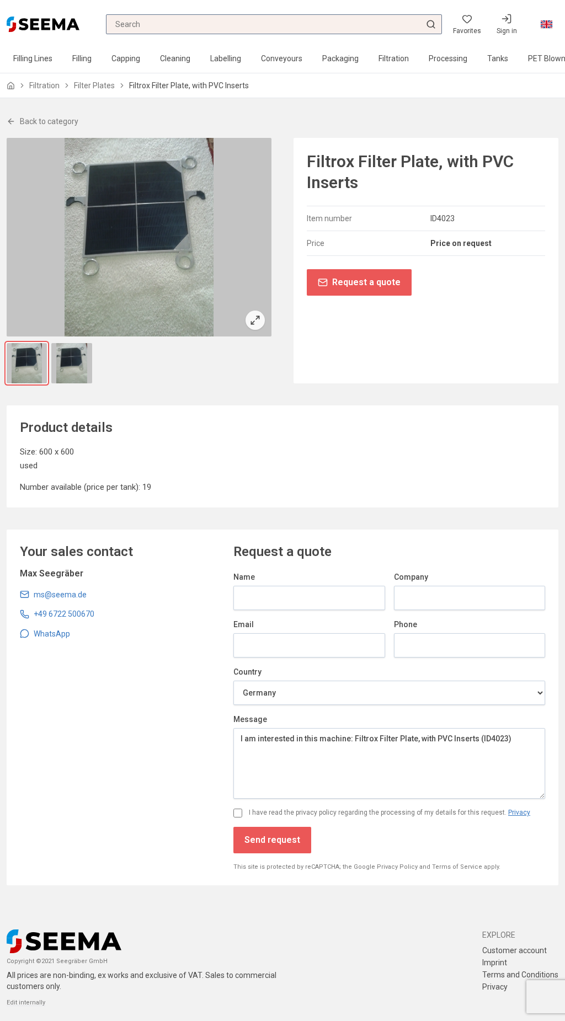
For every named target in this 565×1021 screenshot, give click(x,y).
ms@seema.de (60, 594)
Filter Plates (94, 85)
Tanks (497, 58)
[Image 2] (71, 363)
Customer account (514, 950)
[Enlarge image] (139, 237)
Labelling (225, 58)
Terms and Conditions (520, 974)
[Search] (431, 24)
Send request (272, 840)
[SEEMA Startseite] (43, 24)
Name (244, 577)
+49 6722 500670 (64, 614)
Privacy (519, 812)
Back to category (49, 121)
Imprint (494, 962)
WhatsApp (52, 633)
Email (243, 624)
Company (411, 577)
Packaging (340, 58)
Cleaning (175, 58)
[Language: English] (546, 24)
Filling (82, 58)
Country (247, 671)
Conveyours (281, 58)
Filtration (394, 58)
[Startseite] (11, 86)
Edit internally (26, 1002)
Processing (448, 58)
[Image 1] (27, 363)
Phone (405, 624)
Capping (125, 58)
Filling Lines (32, 58)
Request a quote (366, 282)
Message (250, 719)
